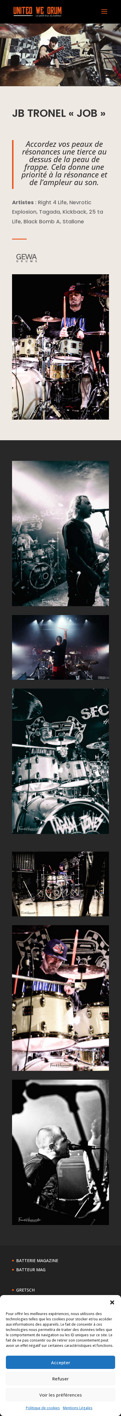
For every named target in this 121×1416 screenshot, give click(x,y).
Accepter (60, 1362)
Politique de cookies (43, 1407)
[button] (112, 1302)
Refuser (60, 1379)
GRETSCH (25, 1290)
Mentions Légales (78, 1407)
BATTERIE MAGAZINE (37, 1260)
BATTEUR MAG (31, 1269)
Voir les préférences (60, 1395)
